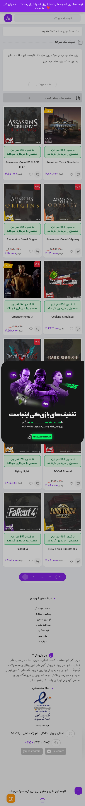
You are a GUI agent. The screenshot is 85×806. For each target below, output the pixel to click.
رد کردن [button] (39, 8)
